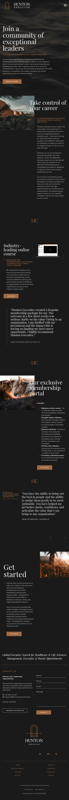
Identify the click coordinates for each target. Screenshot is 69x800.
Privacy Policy (29, 789)
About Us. (51, 765)
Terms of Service (39, 789)
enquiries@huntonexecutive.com (18, 697)
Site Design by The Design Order (34, 793)
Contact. (51, 775)
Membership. (51, 772)
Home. (18, 765)
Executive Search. (17, 768)
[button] (51, 538)
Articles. (18, 775)
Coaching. (17, 772)
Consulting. (51, 768)
